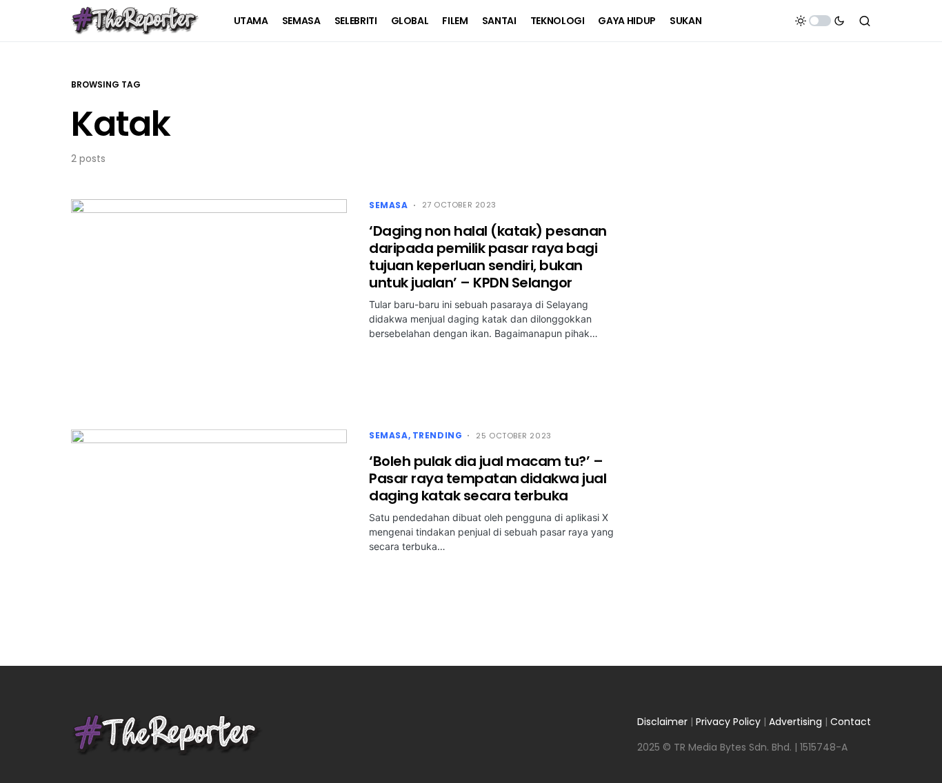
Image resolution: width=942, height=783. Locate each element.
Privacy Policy (728, 722)
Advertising (795, 722)
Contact (850, 722)
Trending (437, 435)
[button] (820, 21)
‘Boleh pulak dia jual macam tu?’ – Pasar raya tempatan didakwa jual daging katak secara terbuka (487, 478)
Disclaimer (662, 722)
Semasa (388, 205)
